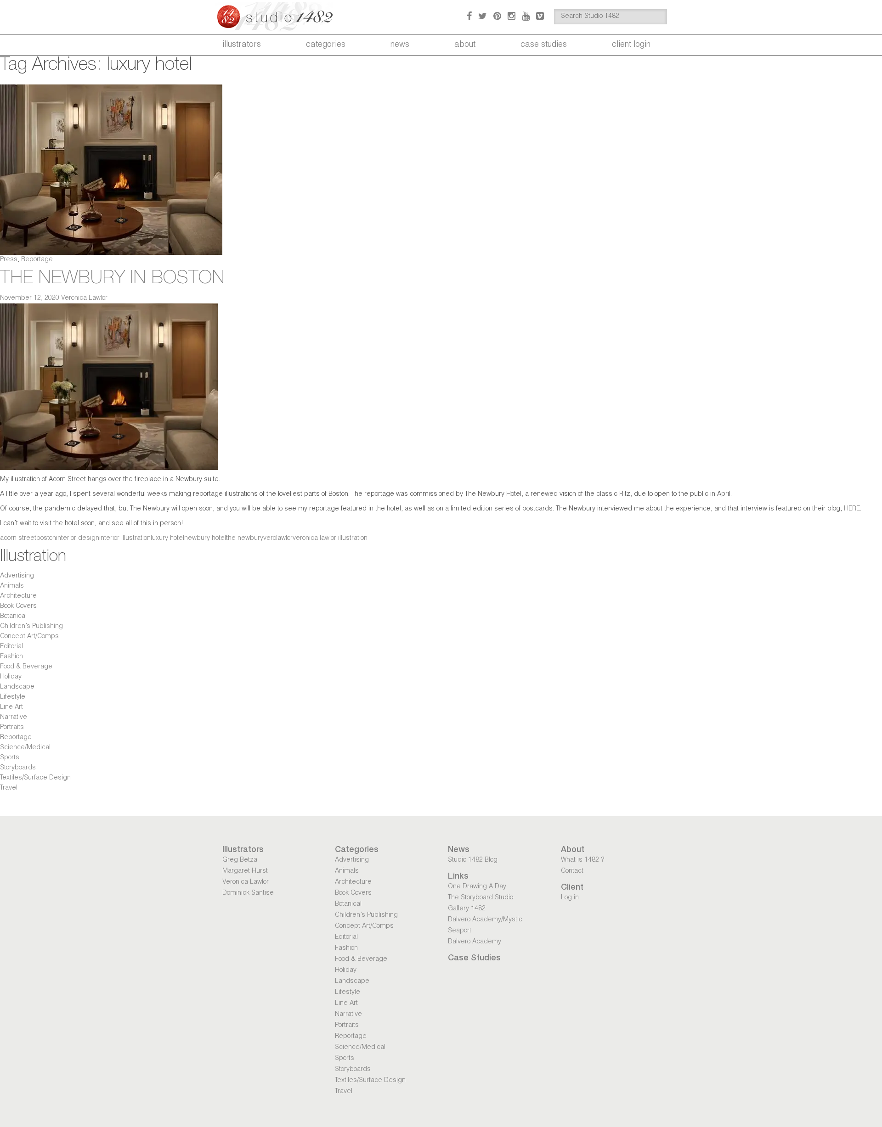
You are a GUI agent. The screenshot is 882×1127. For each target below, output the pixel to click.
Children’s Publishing (31, 626)
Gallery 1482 (467, 909)
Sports (9, 758)
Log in (570, 898)
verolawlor (278, 538)
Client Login (631, 45)
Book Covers (18, 606)
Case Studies (543, 45)
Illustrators (241, 45)
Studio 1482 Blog (473, 860)
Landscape (17, 687)
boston (46, 538)
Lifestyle (12, 697)
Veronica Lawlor (84, 298)
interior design (77, 538)
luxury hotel (167, 538)
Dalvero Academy (474, 942)
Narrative (13, 717)
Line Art (11, 707)
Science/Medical (25, 748)
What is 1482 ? (582, 860)
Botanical (13, 616)
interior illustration (125, 538)
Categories (325, 45)
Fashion (11, 657)
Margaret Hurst (245, 871)
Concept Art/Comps (29, 637)
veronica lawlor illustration (330, 538)
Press (8, 260)
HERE (852, 509)
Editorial (11, 647)
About (464, 45)
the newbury (244, 538)
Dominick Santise (248, 893)
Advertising (17, 576)
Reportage (37, 260)
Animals (12, 586)
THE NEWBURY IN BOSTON (112, 279)
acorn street (18, 538)
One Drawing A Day (477, 887)
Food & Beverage (26, 667)
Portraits (12, 727)
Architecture (18, 596)
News (399, 45)
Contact (572, 871)
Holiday (11, 677)
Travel (8, 788)
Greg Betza (239, 860)
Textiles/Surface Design (35, 778)
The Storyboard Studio (480, 898)
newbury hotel (205, 538)
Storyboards (18, 768)
